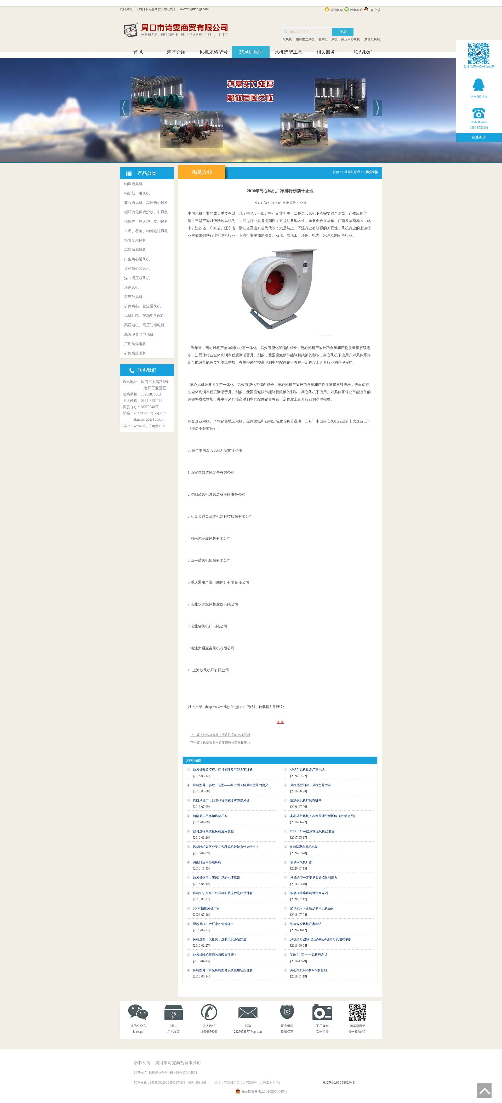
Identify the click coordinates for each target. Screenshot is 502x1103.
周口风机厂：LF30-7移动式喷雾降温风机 (221, 800)
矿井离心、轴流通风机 (142, 306)
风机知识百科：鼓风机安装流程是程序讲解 (223, 893)
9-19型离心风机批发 (304, 847)
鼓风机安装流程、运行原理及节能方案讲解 (223, 769)
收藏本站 (356, 10)
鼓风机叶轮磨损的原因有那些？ (215, 955)
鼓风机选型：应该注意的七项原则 (216, 877)
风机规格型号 (213, 52)
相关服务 (325, 52)
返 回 (280, 722)
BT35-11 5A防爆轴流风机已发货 (312, 831)
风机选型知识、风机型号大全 (310, 785)
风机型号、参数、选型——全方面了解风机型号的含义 (230, 785)
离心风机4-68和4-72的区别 (308, 970)
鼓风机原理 (251, 52)
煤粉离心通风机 (137, 269)
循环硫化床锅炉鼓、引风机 (146, 212)
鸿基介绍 (176, 52)
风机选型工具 (288, 52)
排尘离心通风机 (137, 259)
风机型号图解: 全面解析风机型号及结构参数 (320, 939)
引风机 (323, 39)
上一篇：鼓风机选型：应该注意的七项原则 (220, 735)
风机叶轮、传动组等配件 (144, 316)
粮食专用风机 (135, 240)
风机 (334, 39)
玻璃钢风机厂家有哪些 (306, 800)
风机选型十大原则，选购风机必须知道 (219, 939)
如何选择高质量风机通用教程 (213, 831)
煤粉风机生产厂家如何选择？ (213, 924)
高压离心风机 (350, 39)
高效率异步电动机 (138, 334)
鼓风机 (287, 39)
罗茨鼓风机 (372, 39)
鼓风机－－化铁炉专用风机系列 (312, 908)
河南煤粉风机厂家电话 (306, 924)
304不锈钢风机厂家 (206, 908)
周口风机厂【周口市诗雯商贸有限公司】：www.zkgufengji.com (164, 9)
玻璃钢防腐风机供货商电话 (309, 893)
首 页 (138, 52)
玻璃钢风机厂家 (301, 862)
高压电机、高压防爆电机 (144, 325)
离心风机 (197, 384)
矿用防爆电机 (135, 353)
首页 (336, 172)
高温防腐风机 (135, 250)
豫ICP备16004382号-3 (339, 1082)
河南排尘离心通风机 (207, 862)
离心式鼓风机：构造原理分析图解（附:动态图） (323, 816)
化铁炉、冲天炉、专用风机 (146, 222)
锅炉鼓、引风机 (137, 193)
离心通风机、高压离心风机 (146, 203)
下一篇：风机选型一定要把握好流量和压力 (220, 743)
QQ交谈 (375, 10)
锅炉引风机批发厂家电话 (307, 769)
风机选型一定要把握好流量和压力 (313, 877)
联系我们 (363, 52)
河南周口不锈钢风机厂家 (210, 816)
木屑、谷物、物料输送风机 (146, 231)
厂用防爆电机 (135, 344)
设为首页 (336, 10)
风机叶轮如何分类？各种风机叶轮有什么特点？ (226, 847)
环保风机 (131, 287)
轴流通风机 (133, 184)
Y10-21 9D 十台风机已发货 (308, 955)
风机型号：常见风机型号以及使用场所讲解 (223, 970)
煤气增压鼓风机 (137, 278)
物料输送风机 (305, 39)
